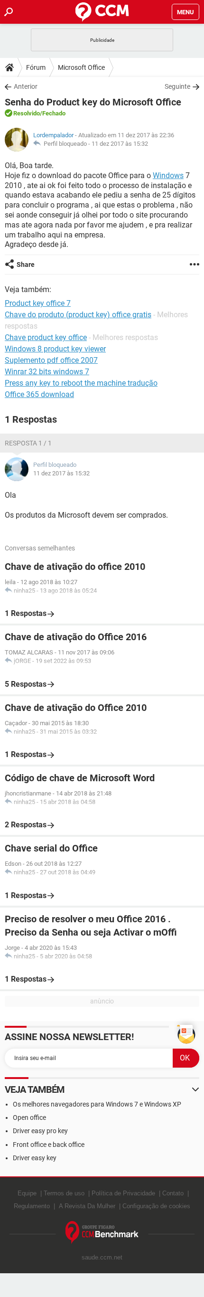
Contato (173, 1193)
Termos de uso (64, 1193)
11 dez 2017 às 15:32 (120, 143)
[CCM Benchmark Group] (102, 1232)
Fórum (36, 67)
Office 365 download (39, 394)
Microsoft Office (81, 67)
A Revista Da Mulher (87, 1206)
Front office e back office (48, 1144)
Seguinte (177, 86)
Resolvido (26, 113)
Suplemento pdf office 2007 (51, 360)
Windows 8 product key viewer (55, 348)
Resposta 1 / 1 (28, 443)
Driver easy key (34, 1158)
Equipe (27, 1193)
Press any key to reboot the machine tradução (81, 383)
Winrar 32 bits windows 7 (47, 371)
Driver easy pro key (40, 1131)
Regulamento (32, 1206)
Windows (168, 175)
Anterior (25, 86)
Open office (29, 1117)
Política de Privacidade (123, 1193)
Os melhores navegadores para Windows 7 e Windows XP (97, 1104)
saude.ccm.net (102, 1257)
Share (26, 264)
